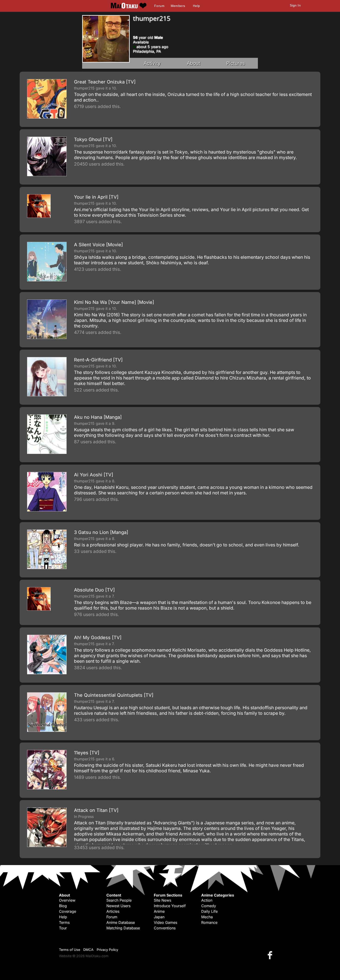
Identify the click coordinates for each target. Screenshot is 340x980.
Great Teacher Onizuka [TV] (105, 82)
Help (196, 6)
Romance (209, 922)
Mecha (207, 917)
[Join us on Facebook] (271, 955)
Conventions (165, 928)
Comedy (208, 905)
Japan (159, 917)
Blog (63, 905)
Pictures (235, 63)
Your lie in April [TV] (96, 197)
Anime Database (120, 922)
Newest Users (118, 905)
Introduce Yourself (170, 905)
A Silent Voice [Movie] (98, 244)
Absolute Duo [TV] (94, 590)
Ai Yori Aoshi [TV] (93, 475)
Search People (119, 900)
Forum (159, 6)
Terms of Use (69, 950)
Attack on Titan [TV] (96, 810)
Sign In (295, 5)
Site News (162, 900)
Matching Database (123, 928)
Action (206, 900)
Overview (67, 900)
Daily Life (209, 911)
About (193, 63)
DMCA (88, 950)
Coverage (67, 911)
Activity (152, 63)
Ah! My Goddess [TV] (97, 637)
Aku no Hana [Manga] (98, 417)
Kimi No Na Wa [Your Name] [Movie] (114, 302)
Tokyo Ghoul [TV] (93, 139)
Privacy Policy (107, 950)
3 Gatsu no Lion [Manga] (101, 532)
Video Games (165, 922)
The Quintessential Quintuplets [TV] (113, 695)
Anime (159, 911)
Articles (112, 911)
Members (178, 6)
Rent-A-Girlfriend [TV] (98, 360)
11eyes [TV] (86, 752)
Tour (63, 928)
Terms (64, 922)
